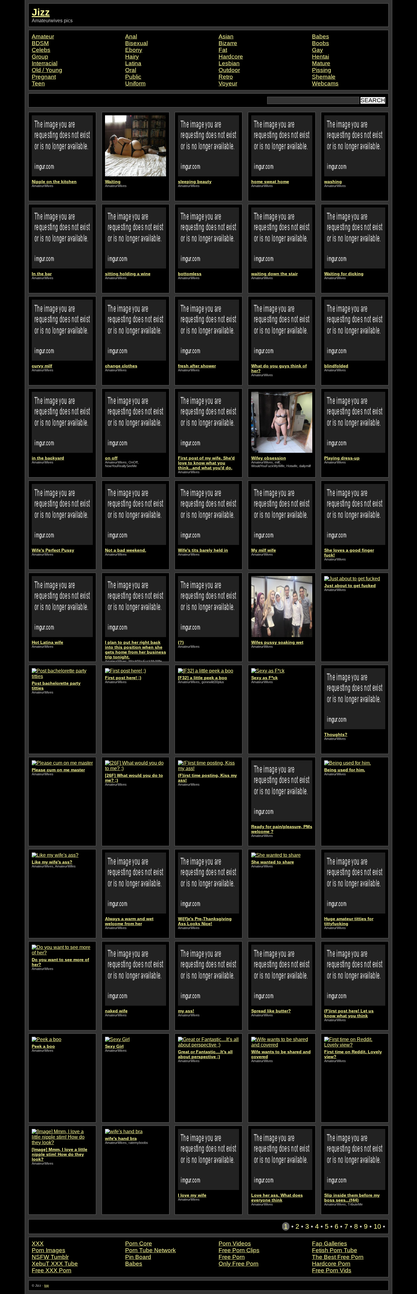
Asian (226, 36)
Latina (133, 63)
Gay (317, 50)
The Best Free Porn (338, 1257)
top (46, 1285)
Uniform (135, 83)
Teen (38, 83)
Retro (226, 77)
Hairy (132, 56)
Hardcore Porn (331, 1263)
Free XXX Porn (51, 1270)
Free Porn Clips (239, 1250)
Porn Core (138, 1243)
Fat (223, 50)
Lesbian (229, 63)
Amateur (43, 36)
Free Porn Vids (331, 1270)
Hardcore (231, 56)
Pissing (321, 70)
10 (377, 1226)
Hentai (320, 56)
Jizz (41, 12)
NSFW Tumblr (50, 1257)
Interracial (44, 63)
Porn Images (48, 1250)
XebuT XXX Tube (55, 1263)
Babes (320, 36)
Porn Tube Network (150, 1250)
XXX (38, 1243)
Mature (321, 63)
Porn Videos (235, 1243)
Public (133, 77)
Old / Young (47, 70)
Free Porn (232, 1257)
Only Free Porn (239, 1263)
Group (40, 56)
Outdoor (229, 70)
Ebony (133, 50)
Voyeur (228, 83)
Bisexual (136, 43)
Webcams (325, 83)
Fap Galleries (329, 1243)
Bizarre (228, 43)
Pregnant (44, 77)
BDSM (40, 43)
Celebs (41, 50)
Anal (131, 36)
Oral (130, 70)
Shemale (323, 77)
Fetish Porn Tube (334, 1250)
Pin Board (138, 1257)
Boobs (320, 43)
